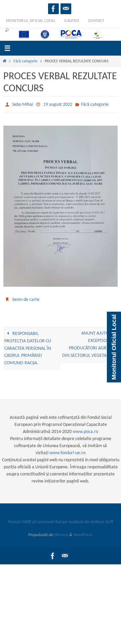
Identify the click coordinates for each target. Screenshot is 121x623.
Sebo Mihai (22, 103)
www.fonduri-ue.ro (67, 450)
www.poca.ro (85, 428)
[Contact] (66, 8)
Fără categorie (25, 61)
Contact (96, 21)
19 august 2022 (57, 103)
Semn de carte (25, 297)
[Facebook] (53, 8)
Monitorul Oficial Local (30, 21)
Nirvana (61, 532)
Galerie (71, 21)
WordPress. (83, 532)
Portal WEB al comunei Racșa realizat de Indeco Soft (60, 519)
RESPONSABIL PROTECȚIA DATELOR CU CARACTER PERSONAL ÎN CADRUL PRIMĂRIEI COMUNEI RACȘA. (27, 345)
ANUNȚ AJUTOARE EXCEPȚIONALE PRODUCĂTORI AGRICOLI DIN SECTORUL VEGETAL (89, 341)
